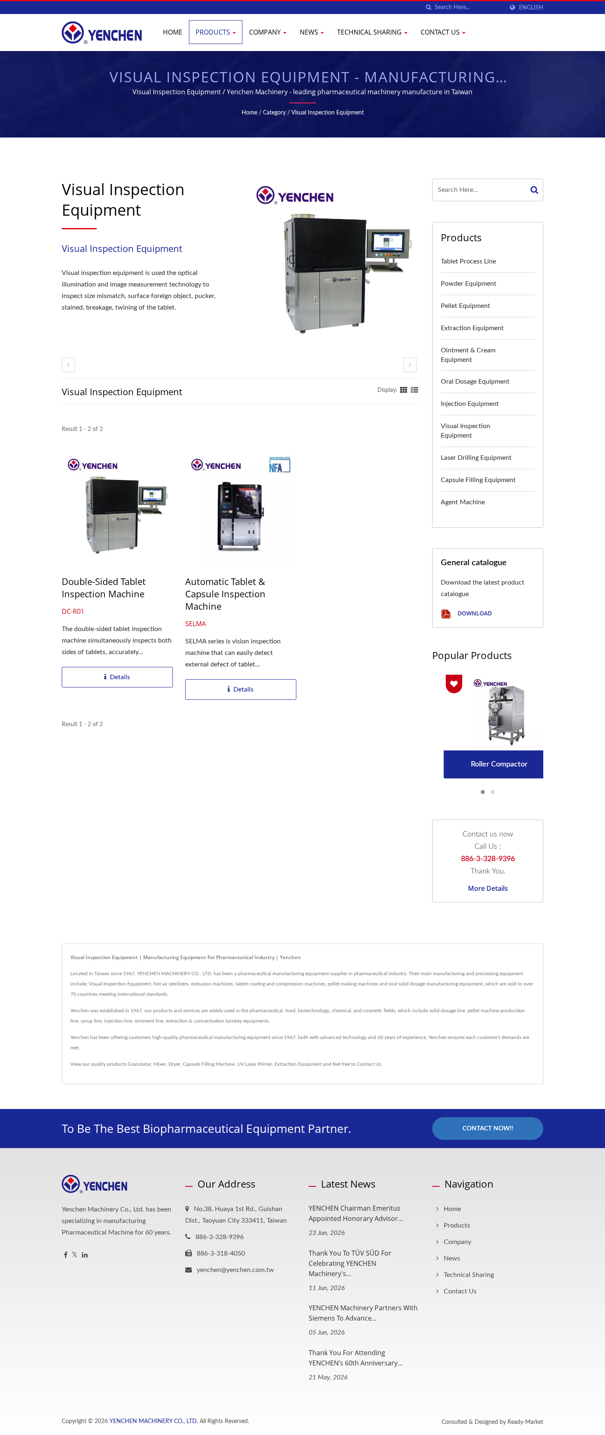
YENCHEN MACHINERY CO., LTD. (153, 1421)
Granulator (139, 1064)
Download (474, 613)
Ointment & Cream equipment (468, 355)
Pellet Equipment (465, 306)
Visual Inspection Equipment (327, 113)
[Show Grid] (403, 390)
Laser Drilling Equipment (476, 457)
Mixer (160, 1064)
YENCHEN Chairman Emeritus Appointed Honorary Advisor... (356, 1213)
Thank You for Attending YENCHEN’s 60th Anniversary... (356, 1357)
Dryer (174, 1064)
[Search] (534, 190)
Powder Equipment (468, 283)
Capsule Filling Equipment (478, 480)
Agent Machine (463, 502)
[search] (428, 8)
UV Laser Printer (254, 1064)
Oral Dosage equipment (475, 381)
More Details (488, 888)
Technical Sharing (370, 32)
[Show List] (414, 390)
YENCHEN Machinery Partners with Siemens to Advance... (363, 1313)
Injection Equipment (470, 404)
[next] (410, 365)
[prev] (68, 365)
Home (172, 32)
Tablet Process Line (468, 261)
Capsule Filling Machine (209, 1064)
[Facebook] (65, 1255)
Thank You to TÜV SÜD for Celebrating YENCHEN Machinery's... (350, 1263)
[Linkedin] (85, 1255)
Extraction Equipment (472, 328)
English (531, 8)
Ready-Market (525, 1422)
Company (265, 32)
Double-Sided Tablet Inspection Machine (104, 587)
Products (213, 32)
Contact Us (441, 32)
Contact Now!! (488, 1128)
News (310, 32)
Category (274, 113)
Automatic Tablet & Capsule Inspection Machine (225, 593)
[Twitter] (75, 1255)
